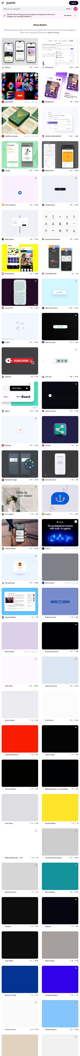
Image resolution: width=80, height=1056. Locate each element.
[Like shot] (34, 62)
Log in (74, 3)
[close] (75, 15)
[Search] (75, 9)
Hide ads (27, 102)
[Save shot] (30, 62)
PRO (21, 857)
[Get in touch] (26, 62)
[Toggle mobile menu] (3, 3)
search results (53, 33)
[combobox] (33, 8)
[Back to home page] (10, 3)
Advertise (35, 102)
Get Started (67, 15)
